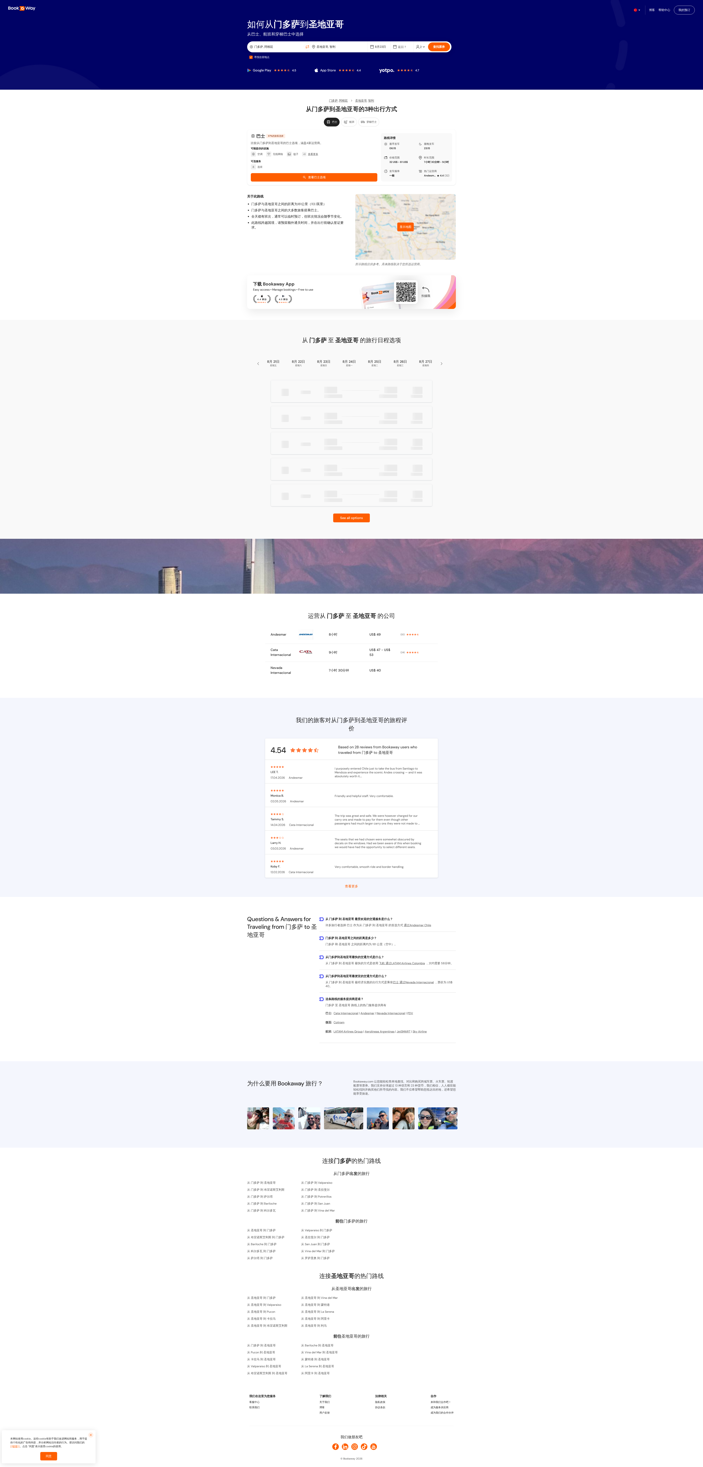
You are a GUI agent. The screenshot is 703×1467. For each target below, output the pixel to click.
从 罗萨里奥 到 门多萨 (315, 1258)
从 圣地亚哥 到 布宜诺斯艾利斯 (267, 1326)
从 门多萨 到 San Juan (315, 1203)
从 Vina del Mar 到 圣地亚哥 (319, 1352)
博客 (322, 1407)
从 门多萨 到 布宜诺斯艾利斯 (265, 1190)
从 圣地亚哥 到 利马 (314, 1326)
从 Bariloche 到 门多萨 (262, 1244)
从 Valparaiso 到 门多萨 (316, 1230)
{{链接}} (15, 1446)
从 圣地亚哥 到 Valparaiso (264, 1305)
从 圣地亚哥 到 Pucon (261, 1312)
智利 (371, 100)
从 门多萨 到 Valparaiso (316, 1183)
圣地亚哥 (361, 100)
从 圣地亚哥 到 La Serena (317, 1312)
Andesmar (430, 175)
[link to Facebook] (335, 1446)
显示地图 (405, 227)
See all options (351, 518)
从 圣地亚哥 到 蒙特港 (315, 1305)
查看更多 (351, 886)
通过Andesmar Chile (417, 925)
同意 (49, 1456)
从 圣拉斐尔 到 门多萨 (315, 1237)
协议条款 (380, 1407)
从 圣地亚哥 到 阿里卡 (315, 1319)
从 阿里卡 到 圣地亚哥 (315, 1373)
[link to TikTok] (364, 1446)
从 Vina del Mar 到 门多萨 (318, 1251)
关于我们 (324, 1402)
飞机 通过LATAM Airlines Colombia (402, 963)
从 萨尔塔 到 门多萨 (260, 1258)
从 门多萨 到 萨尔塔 (260, 1197)
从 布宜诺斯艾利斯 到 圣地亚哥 (267, 1373)
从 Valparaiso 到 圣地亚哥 (264, 1366)
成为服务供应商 (440, 1407)
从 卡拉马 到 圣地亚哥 (261, 1359)
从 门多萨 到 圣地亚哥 (261, 1183)
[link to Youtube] (373, 1446)
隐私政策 (380, 1402)
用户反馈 (324, 1412)
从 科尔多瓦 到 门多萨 (261, 1251)
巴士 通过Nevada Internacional (413, 982)
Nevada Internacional (281, 670)
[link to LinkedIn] (345, 1446)
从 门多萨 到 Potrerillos (316, 1197)
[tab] (332, 122)
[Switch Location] (307, 46)
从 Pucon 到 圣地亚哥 (261, 1352)
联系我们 (254, 1407)
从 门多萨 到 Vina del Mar (318, 1210)
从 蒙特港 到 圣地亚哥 (315, 1359)
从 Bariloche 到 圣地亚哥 (317, 1345)
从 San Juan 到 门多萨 (315, 1244)
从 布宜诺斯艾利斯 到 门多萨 (265, 1237)
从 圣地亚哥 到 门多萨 (261, 1230)
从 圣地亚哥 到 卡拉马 (261, 1319)
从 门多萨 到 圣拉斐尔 (315, 1190)
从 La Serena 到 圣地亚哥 (317, 1366)
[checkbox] (251, 57)
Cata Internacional (281, 652)
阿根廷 (343, 100)
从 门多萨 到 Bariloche (262, 1203)
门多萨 (333, 100)
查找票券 (439, 47)
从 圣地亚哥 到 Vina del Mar (319, 1298)
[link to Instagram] (354, 1446)
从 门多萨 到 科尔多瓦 (261, 1210)
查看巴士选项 (317, 177)
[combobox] (276, 46)
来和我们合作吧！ (441, 1402)
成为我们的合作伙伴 (442, 1412)
